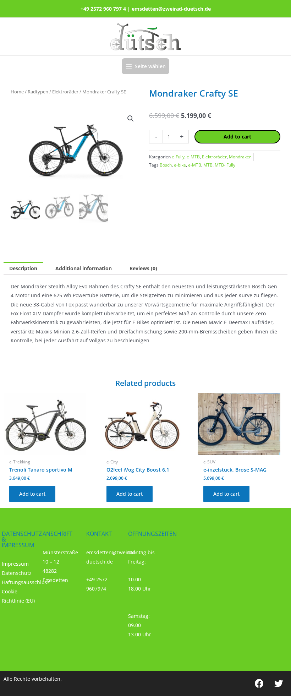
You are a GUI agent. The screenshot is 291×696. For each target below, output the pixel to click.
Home (17, 92)
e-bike (180, 165)
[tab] (23, 268)
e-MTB (193, 157)
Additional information (83, 268)
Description (23, 268)
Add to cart (237, 136)
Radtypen (38, 92)
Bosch (166, 165)
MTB (208, 165)
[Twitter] (278, 683)
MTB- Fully (225, 165)
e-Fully (178, 157)
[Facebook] (259, 683)
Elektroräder (65, 92)
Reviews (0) (143, 268)
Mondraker (240, 157)
